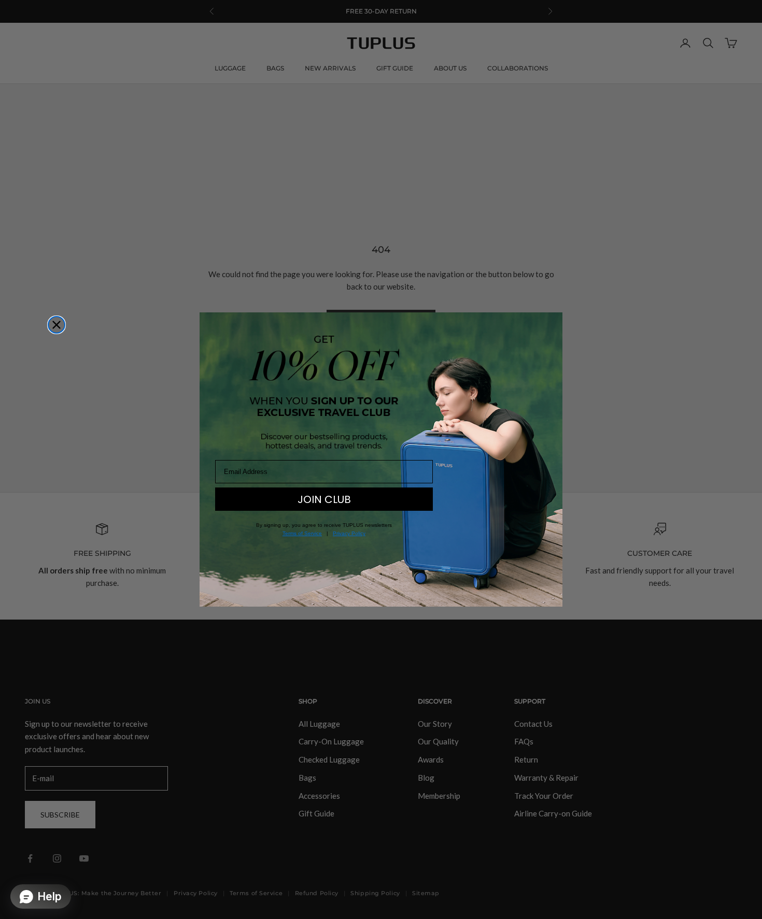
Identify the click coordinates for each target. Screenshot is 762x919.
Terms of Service (302, 533)
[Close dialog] (56, 325)
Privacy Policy (349, 533)
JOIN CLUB (324, 499)
